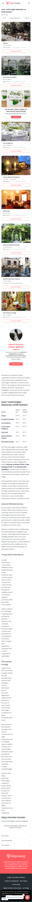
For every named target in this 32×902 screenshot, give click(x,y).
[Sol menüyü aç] (3, 3)
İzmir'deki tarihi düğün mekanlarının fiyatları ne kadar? (15, 827)
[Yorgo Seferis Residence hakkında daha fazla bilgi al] (16, 165)
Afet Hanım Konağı (9, 313)
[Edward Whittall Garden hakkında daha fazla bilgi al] (16, 233)
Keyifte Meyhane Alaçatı (11, 279)
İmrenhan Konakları (10, 77)
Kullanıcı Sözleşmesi (12, 881)
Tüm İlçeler (5, 836)
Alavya (5, 43)
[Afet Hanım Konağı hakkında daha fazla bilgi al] (16, 301)
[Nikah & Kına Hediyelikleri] (16, 105)
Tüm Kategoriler (6, 840)
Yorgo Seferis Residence (11, 177)
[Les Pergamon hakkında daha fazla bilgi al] (16, 131)
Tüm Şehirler (5, 845)
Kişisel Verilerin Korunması (12, 888)
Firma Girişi (16, 884)
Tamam (5, 899)
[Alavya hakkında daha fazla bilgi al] (16, 31)
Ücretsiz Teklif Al (16, 51)
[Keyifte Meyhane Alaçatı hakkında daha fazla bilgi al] (16, 267)
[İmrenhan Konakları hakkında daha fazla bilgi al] (16, 65)
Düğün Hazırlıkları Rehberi (16, 877)
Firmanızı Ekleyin (16, 364)
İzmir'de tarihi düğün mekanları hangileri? (14, 821)
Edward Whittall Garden (11, 245)
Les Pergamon (8, 143)
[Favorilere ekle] (27, 24)
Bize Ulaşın (23, 881)
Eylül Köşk (6, 211)
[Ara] (29, 3)
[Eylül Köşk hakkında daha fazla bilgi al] (16, 199)
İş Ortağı (26, 888)
